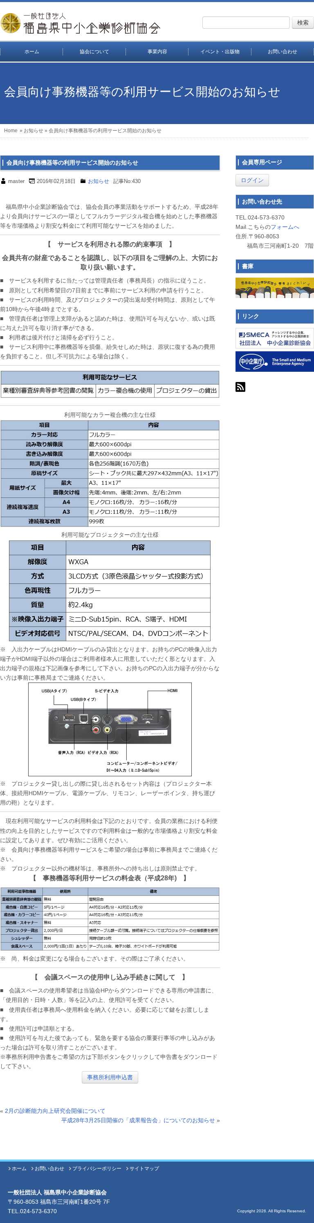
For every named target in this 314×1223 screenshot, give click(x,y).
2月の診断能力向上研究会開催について (55, 1111)
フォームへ (285, 227)
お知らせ (33, 130)
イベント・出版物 (220, 51)
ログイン (252, 180)
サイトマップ (144, 1168)
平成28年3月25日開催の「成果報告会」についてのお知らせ (138, 1120)
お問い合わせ (282, 51)
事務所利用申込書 (110, 1077)
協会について (94, 51)
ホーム (32, 51)
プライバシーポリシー (96, 1168)
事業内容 (157, 51)
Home (11, 130)
